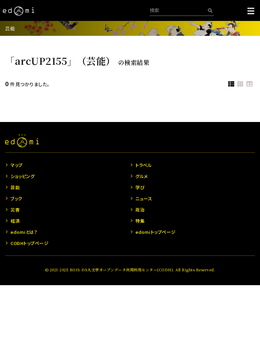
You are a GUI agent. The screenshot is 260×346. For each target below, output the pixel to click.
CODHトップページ (29, 243)
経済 (15, 221)
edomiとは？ (23, 232)
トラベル (143, 165)
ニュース (143, 198)
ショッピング (22, 176)
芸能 (10, 28)
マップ (16, 165)
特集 (140, 221)
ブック (16, 198)
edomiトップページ (155, 232)
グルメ (141, 176)
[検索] (210, 10)
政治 (140, 209)
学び (140, 187)
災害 (15, 209)
